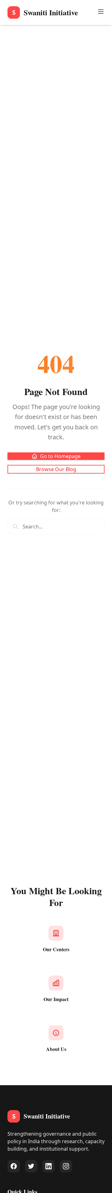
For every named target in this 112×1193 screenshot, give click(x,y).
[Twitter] (31, 1166)
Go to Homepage (60, 456)
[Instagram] (66, 1166)
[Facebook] (13, 1166)
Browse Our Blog (56, 469)
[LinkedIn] (48, 1166)
